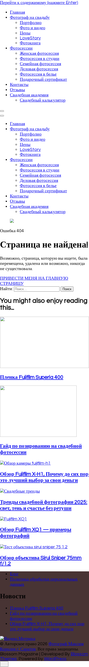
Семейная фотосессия (40, 63)
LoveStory (30, 38)
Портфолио (31, 22)
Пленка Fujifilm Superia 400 (31, 377)
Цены (25, 33)
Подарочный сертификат (43, 79)
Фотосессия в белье (38, 74)
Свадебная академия (29, 95)
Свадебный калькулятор (43, 100)
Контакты (19, 84)
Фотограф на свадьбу (30, 17)
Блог (14, 574)
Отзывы (17, 89)
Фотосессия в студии (39, 58)
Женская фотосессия (39, 53)
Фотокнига (30, 43)
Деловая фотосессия (39, 69)
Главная (17, 12)
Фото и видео (32, 28)
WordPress (55, 658)
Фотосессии (21, 48)
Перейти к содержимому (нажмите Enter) (39, 2)
